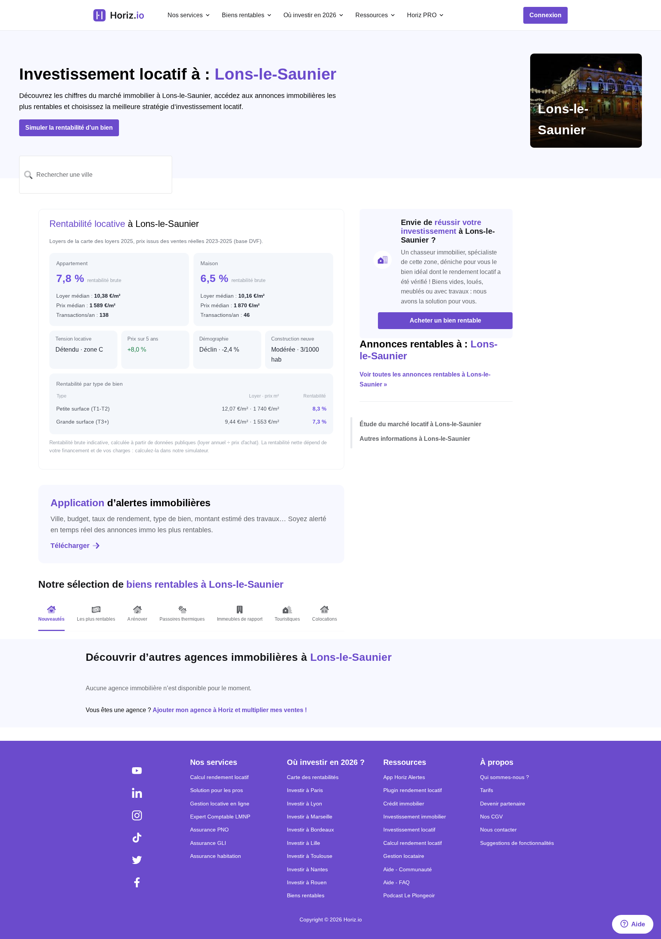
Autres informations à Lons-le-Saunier (415, 438)
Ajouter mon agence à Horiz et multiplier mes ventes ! (230, 710)
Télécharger (70, 545)
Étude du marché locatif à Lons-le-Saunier (420, 424)
